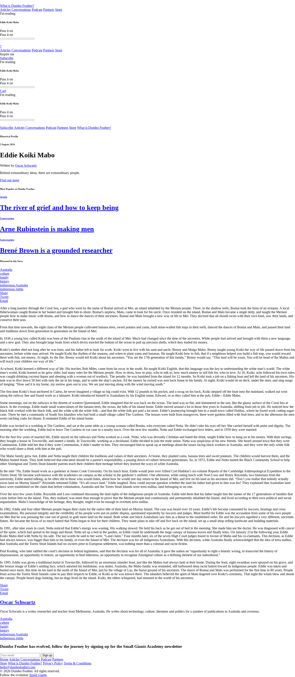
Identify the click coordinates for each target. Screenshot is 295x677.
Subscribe (6, 58)
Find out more (9, 180)
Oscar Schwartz (26, 165)
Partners (48, 9)
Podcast (37, 9)
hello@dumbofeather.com (17, 667)
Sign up (47, 655)
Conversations (21, 9)
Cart (3, 91)
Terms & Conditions (77, 663)
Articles (5, 9)
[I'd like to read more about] (147, 2)
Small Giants (38, 675)
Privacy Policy (53, 663)
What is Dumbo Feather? (17, 6)
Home (4, 659)
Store (58, 9)
